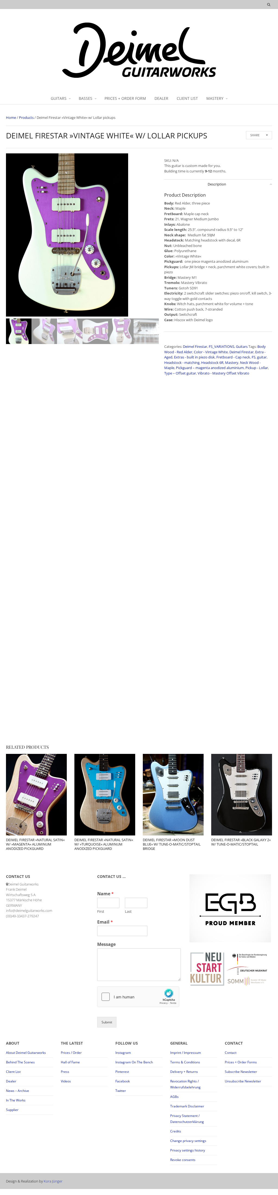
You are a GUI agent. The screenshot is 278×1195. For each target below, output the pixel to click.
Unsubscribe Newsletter (243, 1081)
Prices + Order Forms (241, 1062)
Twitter (120, 1090)
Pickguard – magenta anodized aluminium (210, 367)
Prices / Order (71, 1052)
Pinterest (122, 1071)
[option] (82, 235)
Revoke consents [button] (182, 1159)
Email (105, 922)
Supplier (12, 1109)
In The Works (16, 1100)
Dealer (11, 1081)
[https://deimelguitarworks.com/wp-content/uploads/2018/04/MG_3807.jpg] (82, 235)
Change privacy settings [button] (188, 1140)
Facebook (122, 1081)
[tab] (218, 184)
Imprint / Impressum (185, 1052)
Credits (175, 1131)
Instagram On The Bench (134, 1062)
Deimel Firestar (195, 346)
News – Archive (17, 1090)
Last (128, 911)
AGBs (174, 1096)
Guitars (242, 346)
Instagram (123, 1052)
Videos (66, 1081)
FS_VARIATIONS (221, 346)
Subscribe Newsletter (241, 1071)
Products (26, 117)
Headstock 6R (212, 362)
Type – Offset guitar (180, 373)
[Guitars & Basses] (139, 77)
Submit (107, 1022)
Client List (13, 1071)
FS (253, 357)
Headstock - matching (182, 362)
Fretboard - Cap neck (233, 357)
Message (106, 944)
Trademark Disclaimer (187, 1106)
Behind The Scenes (20, 1062)
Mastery (231, 362)
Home (11, 117)
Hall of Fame (70, 1062)
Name (105, 894)
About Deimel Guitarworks (26, 1052)
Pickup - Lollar (256, 367)
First (100, 911)
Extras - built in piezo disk (194, 357)
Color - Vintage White (211, 351)
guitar (262, 357)
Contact (230, 1052)
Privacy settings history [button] (187, 1150)
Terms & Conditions (185, 1062)
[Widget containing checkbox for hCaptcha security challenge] (138, 996)
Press (65, 1071)
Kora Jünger (53, 1181)
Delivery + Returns (184, 1071)
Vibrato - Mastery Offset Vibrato (223, 373)
